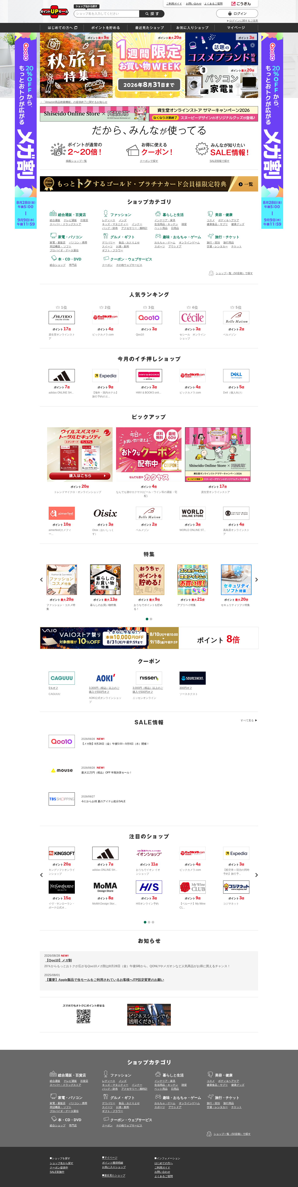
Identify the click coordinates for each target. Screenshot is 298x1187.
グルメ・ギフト (122, 237)
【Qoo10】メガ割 (58, 960)
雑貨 (184, 224)
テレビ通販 (70, 220)
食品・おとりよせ (129, 242)
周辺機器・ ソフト (60, 246)
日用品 (175, 228)
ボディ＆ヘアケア (228, 220)
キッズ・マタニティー (115, 224)
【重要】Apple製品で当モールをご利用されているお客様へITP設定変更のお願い (104, 980)
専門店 (73, 265)
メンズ (123, 220)
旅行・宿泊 (213, 242)
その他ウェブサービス (129, 265)
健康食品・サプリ (217, 224)
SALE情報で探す (219, 160)
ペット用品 (161, 228)
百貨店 (84, 220)
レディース (108, 220)
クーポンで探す (149, 160)
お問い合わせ (194, 3)
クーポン (107, 265)
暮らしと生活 (173, 215)
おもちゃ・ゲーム (164, 242)
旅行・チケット (227, 237)
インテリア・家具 (164, 220)
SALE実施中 (57, 1171)
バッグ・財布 (110, 228)
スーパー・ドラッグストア (65, 224)
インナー (137, 224)
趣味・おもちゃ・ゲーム (182, 237)
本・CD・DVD (69, 259)
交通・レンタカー (217, 246)
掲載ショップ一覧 (76, 160)
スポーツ (159, 246)
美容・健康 (224, 215)
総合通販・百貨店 (72, 215)
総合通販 (55, 220)
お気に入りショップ (114, 1167)
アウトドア (175, 246)
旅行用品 (228, 242)
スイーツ (107, 246)
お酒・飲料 (122, 246)
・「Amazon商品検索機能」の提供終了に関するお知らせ (73, 102)
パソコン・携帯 (78, 242)
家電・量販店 (57, 242)
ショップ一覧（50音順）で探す (234, 273)
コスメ (211, 220)
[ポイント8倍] (109, 638)
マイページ (109, 1157)
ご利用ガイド (174, 3)
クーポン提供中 (59, 1167)
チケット (236, 246)
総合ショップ (57, 265)
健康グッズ (237, 224)
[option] (149, 587)
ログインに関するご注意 (243, 20)
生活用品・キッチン (166, 224)
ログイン (237, 13)
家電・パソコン (70, 237)
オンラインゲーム (189, 242)
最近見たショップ (113, 1175)
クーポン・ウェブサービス (131, 259)
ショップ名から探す (61, 1163)
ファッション (120, 215)
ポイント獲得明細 (112, 1162)
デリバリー (108, 242)
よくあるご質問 (213, 3)
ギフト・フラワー (112, 250)
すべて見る (247, 720)
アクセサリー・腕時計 (134, 228)
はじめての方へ (62, 27)
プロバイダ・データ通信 (64, 250)
